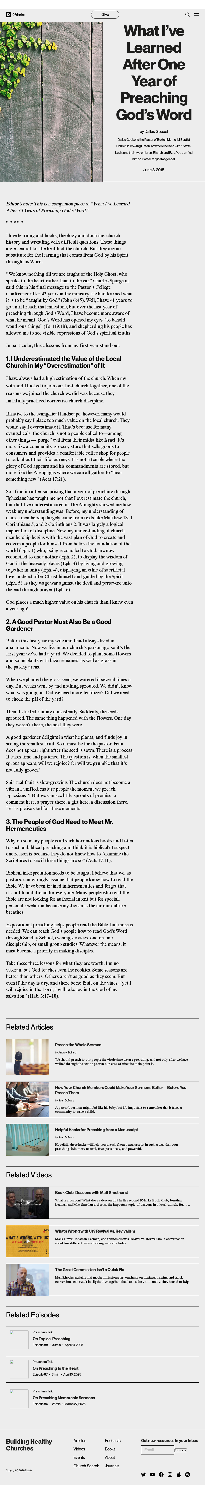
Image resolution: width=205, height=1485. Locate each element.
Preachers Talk (42, 1332)
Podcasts (113, 1440)
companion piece (67, 204)
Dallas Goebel (156, 131)
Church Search (86, 1466)
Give (105, 14)
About (110, 1457)
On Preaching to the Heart (55, 1368)
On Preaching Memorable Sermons (64, 1397)
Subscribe (180, 1450)
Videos (79, 1449)
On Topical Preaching (51, 1338)
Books (110, 1449)
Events (79, 1457)
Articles (79, 1440)
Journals (112, 1466)
